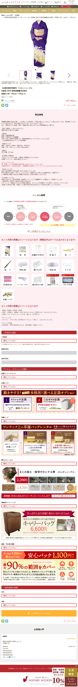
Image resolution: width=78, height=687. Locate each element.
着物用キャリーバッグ (8, 502)
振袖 (53, 10)
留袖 (14, 10)
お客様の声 (36, 6)
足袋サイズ (5, 383)
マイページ (48, 2)
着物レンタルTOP (7, 15)
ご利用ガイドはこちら (39, 231)
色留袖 (34, 10)
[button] (69, 75)
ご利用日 (4, 337)
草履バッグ (5, 417)
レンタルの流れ (25, 6)
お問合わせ (56, 6)
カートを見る (65, 6)
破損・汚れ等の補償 (7, 544)
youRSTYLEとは (13, 6)
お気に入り (57, 2)
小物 (73, 10)
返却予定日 (5, 358)
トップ (4, 10)
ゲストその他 (63, 11)
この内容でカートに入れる (39, 613)
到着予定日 (5, 349)
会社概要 (50, 668)
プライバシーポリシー (41, 668)
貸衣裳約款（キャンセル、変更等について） (20, 668)
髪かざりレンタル (7, 460)
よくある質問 (46, 6)
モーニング (24, 10)
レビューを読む (8, 100)
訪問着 (43, 10)
